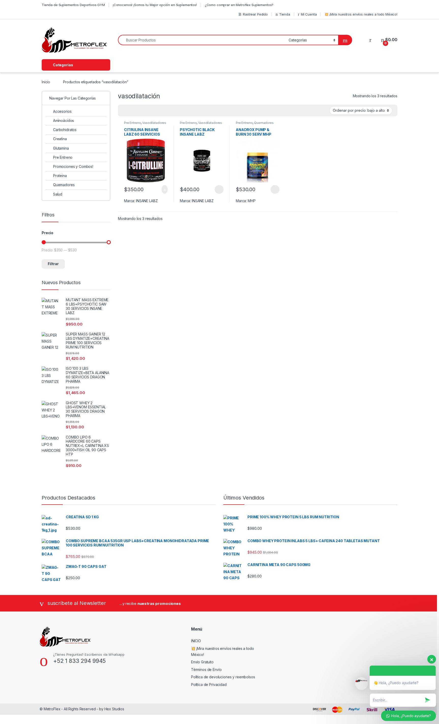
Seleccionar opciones (214, 189)
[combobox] (202, 40)
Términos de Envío (206, 669)
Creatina (60, 139)
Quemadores (264, 123)
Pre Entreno (132, 123)
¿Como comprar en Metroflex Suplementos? (239, 5)
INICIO (196, 641)
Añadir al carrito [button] (162, 189)
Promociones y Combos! (73, 166)
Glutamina (61, 148)
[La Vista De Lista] (139, 110)
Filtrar (53, 264)
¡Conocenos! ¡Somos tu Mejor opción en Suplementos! (155, 5)
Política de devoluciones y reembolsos (223, 677)
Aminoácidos (63, 120)
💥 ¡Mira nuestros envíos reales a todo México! (360, 14)
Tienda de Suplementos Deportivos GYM (73, 5)
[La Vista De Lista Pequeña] (147, 110)
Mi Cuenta (309, 14)
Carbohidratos (64, 129)
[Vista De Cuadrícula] (125, 110)
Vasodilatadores (154, 123)
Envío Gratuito (202, 662)
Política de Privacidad (209, 684)
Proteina (60, 175)
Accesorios (62, 111)
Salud (57, 194)
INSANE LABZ (147, 201)
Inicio (46, 82)
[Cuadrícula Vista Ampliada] (132, 110)
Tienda (284, 14)
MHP (252, 201)
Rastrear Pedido (255, 14)
